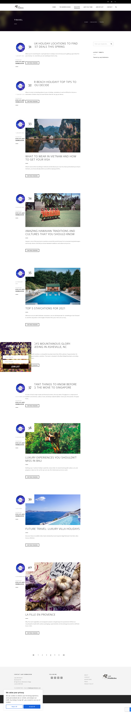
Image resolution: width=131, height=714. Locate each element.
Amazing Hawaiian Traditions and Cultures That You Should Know (50, 232)
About (86, 675)
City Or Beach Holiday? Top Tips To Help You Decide (50, 83)
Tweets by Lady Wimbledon (101, 57)
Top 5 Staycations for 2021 (45, 308)
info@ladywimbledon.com (34, 688)
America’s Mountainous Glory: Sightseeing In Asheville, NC (48, 345)
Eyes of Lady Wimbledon (20, 62)
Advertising (88, 679)
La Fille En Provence (40, 614)
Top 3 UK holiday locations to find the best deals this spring (51, 45)
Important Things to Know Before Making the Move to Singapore (51, 386)
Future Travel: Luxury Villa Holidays (52, 528)
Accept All (32, 706)
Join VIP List (99, 7)
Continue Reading (32, 63)
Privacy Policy (88, 684)
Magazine (77, 7)
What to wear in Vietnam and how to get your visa (50, 158)
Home (54, 7)
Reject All (14, 706)
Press (86, 681)
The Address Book (65, 7)
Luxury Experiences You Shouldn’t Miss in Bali (51, 459)
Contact (109, 7)
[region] (23, 700)
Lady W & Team (88, 7)
